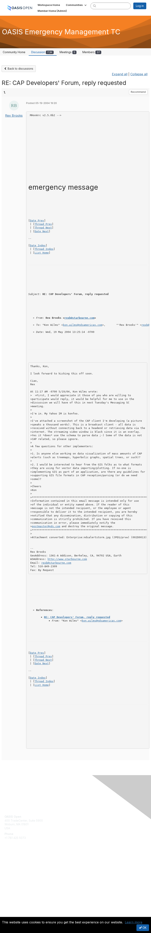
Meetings (67, 52)
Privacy (9, 914)
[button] (76, 5)
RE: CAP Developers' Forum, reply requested (77, 617)
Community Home (14, 52)
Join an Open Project (18, 869)
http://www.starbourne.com (67, 559)
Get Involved (13, 863)
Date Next (42, 231)
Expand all (119, 74)
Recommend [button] (138, 91)
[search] (94, 6)
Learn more (133, 922)
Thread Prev (43, 224)
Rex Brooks (14, 115)
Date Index (38, 245)
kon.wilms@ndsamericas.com (82, 324)
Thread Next (43, 227)
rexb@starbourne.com (79, 317)
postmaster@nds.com (46, 526)
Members (91, 52)
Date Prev (37, 220)
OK (144, 927)
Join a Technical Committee (22, 875)
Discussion (41, 52)
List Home (42, 252)
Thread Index (44, 249)
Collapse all (138, 74)
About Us (10, 910)
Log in (140, 5)
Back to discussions (20, 68)
